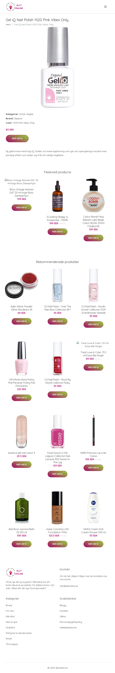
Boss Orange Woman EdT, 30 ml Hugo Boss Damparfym (22, 192)
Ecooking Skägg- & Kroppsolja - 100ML (57, 218)
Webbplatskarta (68, 627)
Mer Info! (17, 138)
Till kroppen (12, 644)
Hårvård (10, 616)
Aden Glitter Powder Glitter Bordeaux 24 (21, 308)
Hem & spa (11, 622)
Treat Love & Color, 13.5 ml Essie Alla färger (93, 354)
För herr (10, 610)
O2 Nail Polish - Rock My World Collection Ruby (57, 381)
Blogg (63, 605)
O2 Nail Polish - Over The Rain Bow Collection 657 (57, 308)
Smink (22, 114)
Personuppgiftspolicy (71, 622)
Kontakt (64, 610)
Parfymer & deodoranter (19, 633)
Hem (8, 24)
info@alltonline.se (69, 586)
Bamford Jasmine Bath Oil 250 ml (21, 531)
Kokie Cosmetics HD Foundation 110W (57, 531)
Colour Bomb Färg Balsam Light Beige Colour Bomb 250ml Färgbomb (93, 221)
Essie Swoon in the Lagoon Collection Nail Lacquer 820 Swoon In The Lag (57, 457)
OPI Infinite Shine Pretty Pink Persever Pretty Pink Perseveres (21, 382)
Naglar (30, 114)
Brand (9, 605)
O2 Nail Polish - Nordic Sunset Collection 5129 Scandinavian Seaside (93, 309)
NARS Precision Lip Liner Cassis (93, 454)
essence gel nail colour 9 (21, 452)
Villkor (63, 616)
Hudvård (10, 627)
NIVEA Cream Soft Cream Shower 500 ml (93, 531)
